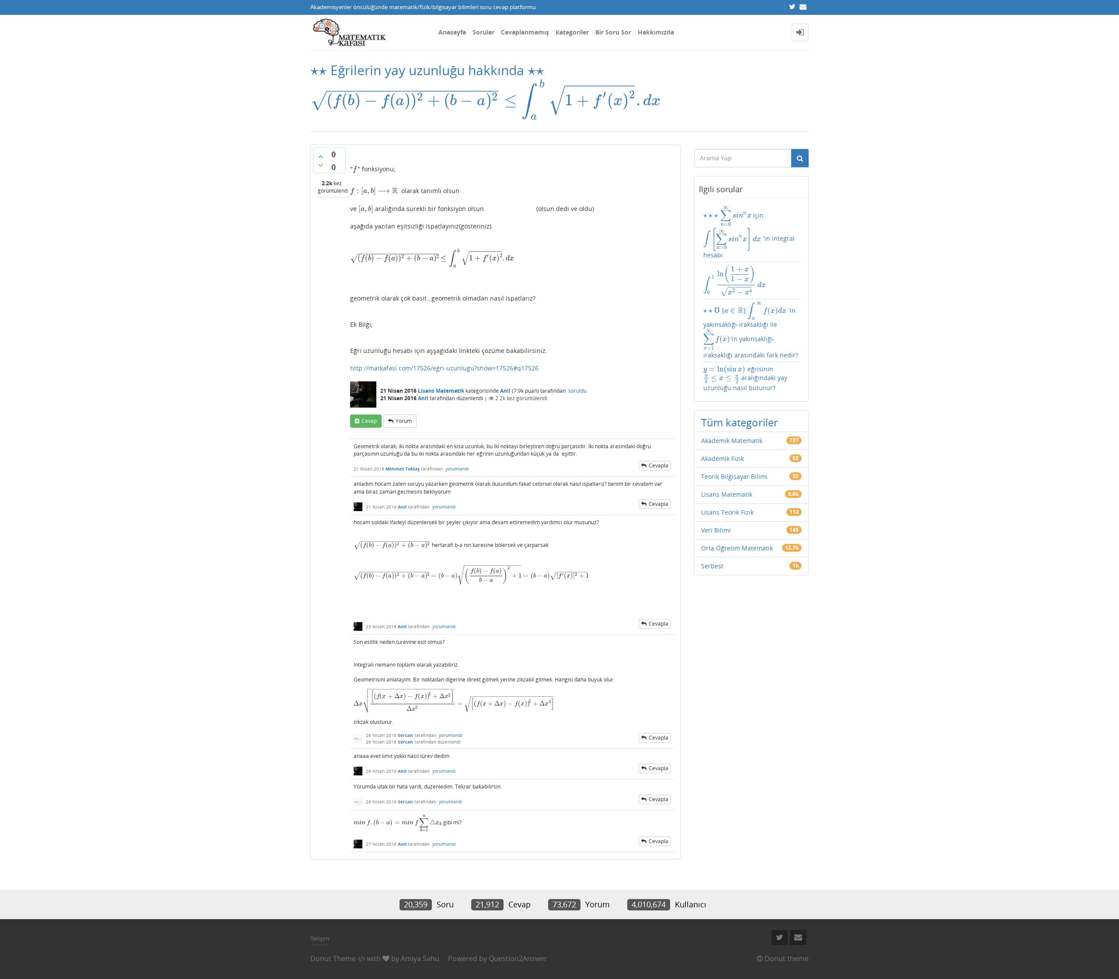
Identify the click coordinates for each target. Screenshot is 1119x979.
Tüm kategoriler (739, 422)
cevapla (658, 465)
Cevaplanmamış (525, 32)
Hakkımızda (656, 32)
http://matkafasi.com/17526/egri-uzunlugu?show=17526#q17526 (444, 368)
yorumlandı (457, 469)
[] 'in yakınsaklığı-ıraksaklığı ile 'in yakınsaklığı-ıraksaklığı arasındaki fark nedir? (750, 330)
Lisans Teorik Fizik (727, 512)
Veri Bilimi (716, 530)
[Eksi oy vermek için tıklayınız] (320, 165)
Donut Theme (333, 958)
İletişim (319, 938)
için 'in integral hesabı (749, 232)
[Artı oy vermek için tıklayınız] (320, 156)
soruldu (577, 390)
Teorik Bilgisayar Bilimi (734, 476)
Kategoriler (572, 32)
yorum (404, 421)
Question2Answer (518, 958)
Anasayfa (452, 32)
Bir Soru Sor (613, 32)
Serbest (712, 566)
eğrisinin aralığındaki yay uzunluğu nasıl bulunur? (745, 378)
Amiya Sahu (420, 958)
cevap (369, 421)
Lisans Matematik (441, 390)
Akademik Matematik (731, 440)
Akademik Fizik (722, 458)
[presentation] (318, 70)
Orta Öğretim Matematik (737, 548)
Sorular (483, 32)
